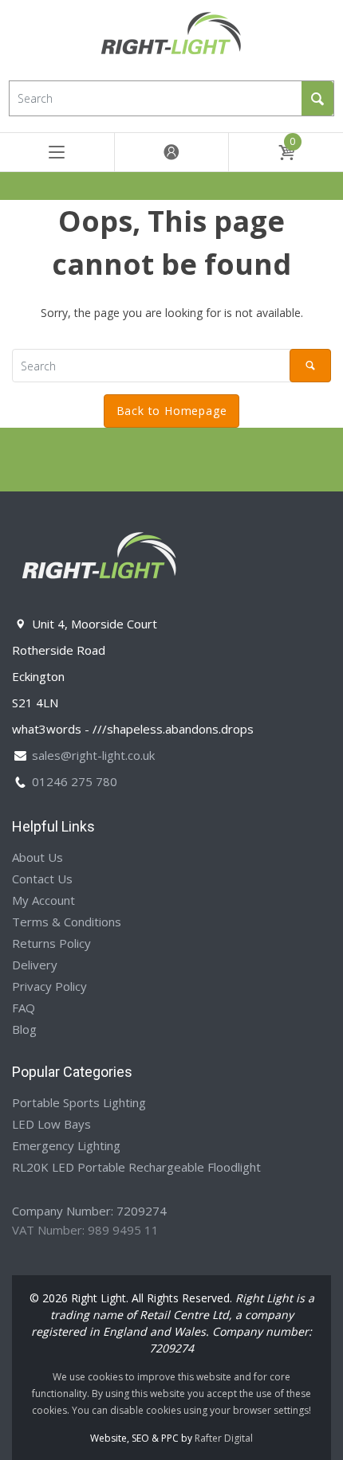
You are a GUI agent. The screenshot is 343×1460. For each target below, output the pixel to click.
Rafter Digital (224, 1438)
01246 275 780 (74, 781)
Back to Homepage (171, 410)
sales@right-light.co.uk (93, 755)
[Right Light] (171, 38)
